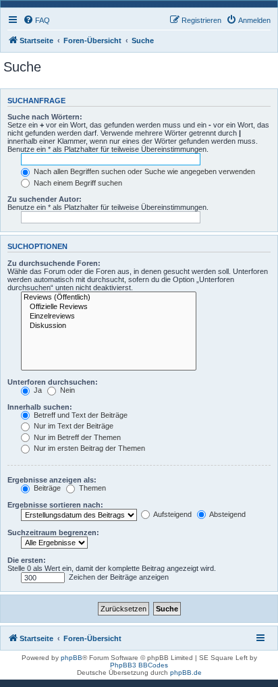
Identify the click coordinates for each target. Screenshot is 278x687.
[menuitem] (36, 20)
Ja (37, 390)
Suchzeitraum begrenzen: (53, 532)
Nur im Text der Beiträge (72, 426)
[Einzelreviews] (108, 316)
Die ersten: (26, 560)
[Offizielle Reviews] (108, 307)
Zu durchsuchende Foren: (54, 263)
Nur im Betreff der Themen (76, 437)
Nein (66, 390)
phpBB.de (186, 672)
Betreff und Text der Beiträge (80, 415)
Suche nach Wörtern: (44, 117)
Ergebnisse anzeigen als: (51, 480)
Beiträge (46, 488)
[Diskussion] (108, 326)
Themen (91, 488)
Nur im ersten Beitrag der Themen (88, 448)
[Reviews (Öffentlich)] (108, 297)
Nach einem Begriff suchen (77, 183)
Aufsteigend (172, 514)
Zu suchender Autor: (44, 199)
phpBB (71, 657)
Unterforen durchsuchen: (52, 382)
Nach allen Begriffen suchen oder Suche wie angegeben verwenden (143, 171)
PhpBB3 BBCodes (139, 665)
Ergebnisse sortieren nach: (55, 505)
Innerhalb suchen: (39, 407)
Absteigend (227, 514)
